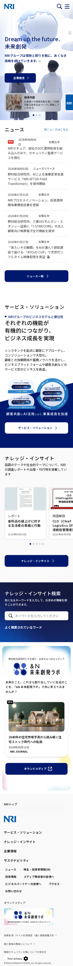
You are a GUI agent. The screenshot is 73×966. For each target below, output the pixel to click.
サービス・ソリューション (35, 428)
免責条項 (8, 935)
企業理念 (19, 78)
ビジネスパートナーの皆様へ (23, 884)
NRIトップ (10, 804)
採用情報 (10, 877)
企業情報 (10, 851)
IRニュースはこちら (56, 129)
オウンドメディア (35, 769)
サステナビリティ (16, 860)
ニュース (10, 869)
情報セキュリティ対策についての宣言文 (25, 952)
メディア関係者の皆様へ (39, 877)
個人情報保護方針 (44, 935)
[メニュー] (67, 6)
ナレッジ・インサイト (35, 561)
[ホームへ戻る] (9, 6)
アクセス (54, 884)
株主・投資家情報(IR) (37, 869)
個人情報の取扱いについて (18, 944)
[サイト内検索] (59, 6)
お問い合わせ (13, 891)
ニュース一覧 (35, 276)
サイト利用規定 (24, 935)
